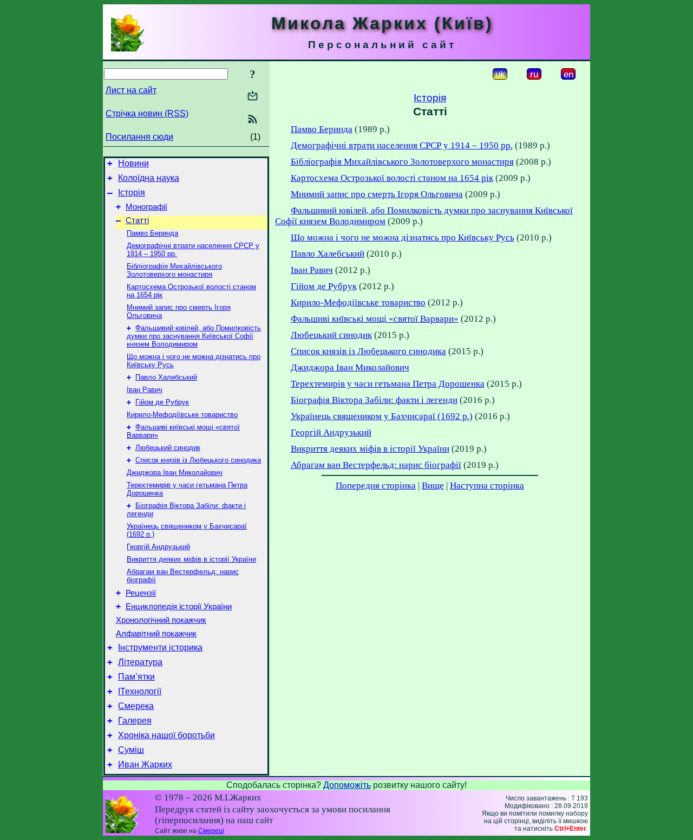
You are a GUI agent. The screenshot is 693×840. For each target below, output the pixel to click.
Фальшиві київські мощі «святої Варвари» (375, 319)
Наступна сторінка (487, 485)
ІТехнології (139, 691)
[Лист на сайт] (253, 97)
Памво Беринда (152, 233)
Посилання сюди (139, 136)
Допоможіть (347, 785)
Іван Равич (144, 390)
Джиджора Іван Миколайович (175, 472)
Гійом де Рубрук (162, 402)
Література (140, 662)
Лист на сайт (131, 90)
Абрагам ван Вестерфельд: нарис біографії (376, 465)
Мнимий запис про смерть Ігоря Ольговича (377, 194)
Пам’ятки (136, 676)
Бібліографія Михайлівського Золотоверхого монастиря (174, 270)
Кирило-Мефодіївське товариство (182, 415)
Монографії (146, 207)
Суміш (131, 749)
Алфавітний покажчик (156, 633)
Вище (433, 485)
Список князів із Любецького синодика (198, 460)
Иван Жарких (145, 764)
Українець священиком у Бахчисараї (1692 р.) (382, 416)
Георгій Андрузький (158, 547)
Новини (133, 163)
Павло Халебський (166, 377)
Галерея (135, 720)
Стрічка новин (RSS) (147, 113)
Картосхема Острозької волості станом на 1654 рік (392, 178)
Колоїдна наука (148, 178)
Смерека (136, 706)
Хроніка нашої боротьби (166, 735)
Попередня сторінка (376, 485)
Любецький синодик (167, 448)
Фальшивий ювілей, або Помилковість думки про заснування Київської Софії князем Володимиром (194, 336)
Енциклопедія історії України (179, 606)
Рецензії (141, 593)
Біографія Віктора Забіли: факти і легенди (374, 400)
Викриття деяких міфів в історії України (191, 559)
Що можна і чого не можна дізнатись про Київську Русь (402, 237)
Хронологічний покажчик (161, 620)
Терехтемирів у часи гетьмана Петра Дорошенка (388, 384)
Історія (131, 192)
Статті (137, 220)
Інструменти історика (160, 647)
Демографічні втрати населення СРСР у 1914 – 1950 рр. (402, 145)
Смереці (211, 831)
